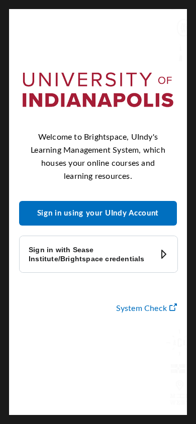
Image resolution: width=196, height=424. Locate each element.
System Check (146, 308)
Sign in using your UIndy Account (98, 213)
